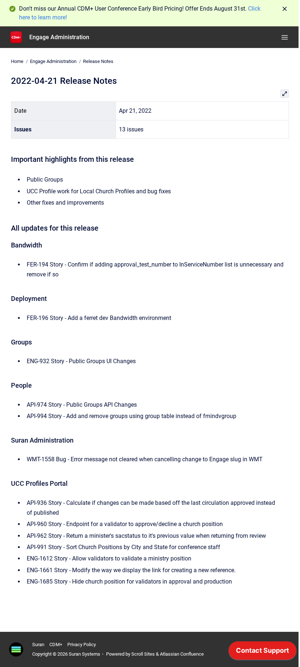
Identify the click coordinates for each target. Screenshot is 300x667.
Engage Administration (59, 37)
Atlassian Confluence (182, 654)
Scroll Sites (143, 654)
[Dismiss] (284, 8)
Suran (38, 644)
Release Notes (98, 61)
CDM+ (55, 644)
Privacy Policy (81, 644)
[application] (262, 652)
